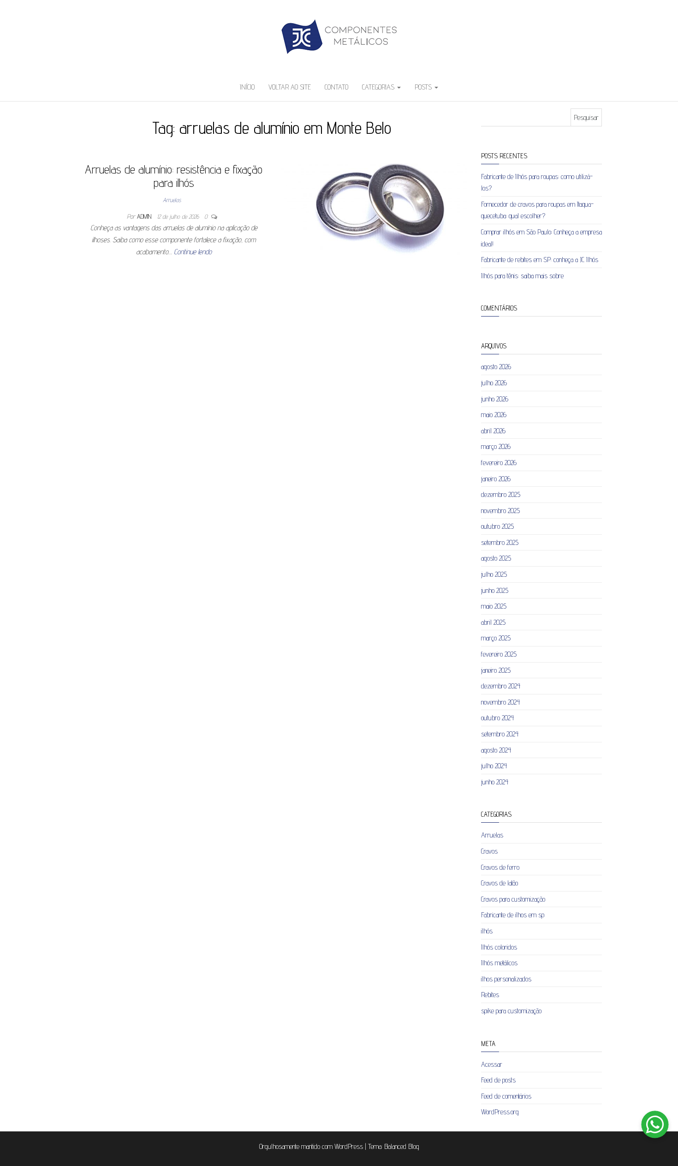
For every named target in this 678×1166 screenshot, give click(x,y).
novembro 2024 (500, 702)
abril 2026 (493, 430)
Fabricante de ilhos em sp (512, 914)
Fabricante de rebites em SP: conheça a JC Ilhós (539, 259)
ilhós (487, 931)
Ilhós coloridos (499, 947)
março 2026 (496, 446)
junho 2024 (494, 781)
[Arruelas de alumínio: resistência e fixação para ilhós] (373, 215)
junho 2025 (494, 590)
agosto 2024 (496, 750)
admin (145, 216)
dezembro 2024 (500, 686)
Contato (336, 87)
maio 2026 (493, 414)
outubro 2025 (497, 526)
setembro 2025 (499, 542)
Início (247, 87)
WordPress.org (500, 1111)
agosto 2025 (496, 558)
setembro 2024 (499, 733)
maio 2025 (493, 606)
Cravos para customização (513, 899)
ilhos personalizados (506, 979)
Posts (424, 87)
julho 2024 (494, 765)
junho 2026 (494, 399)
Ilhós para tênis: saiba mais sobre (522, 275)
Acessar (491, 1064)
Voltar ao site (289, 87)
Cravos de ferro (500, 867)
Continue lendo (193, 251)
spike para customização (511, 1010)
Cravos (489, 851)
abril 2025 (493, 622)
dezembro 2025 (500, 494)
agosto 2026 (496, 366)
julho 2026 (494, 382)
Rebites (490, 994)
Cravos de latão (499, 883)
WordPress (348, 1146)
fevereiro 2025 (499, 654)
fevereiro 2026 (499, 462)
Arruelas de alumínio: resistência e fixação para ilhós (173, 176)
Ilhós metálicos (499, 962)
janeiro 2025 (496, 670)
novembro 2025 (500, 510)
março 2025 (496, 638)
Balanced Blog (401, 1146)
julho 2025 (494, 574)
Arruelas (172, 199)
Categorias (379, 87)
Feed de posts (498, 1080)
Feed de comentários (506, 1096)
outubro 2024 (497, 717)
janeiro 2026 (496, 478)
